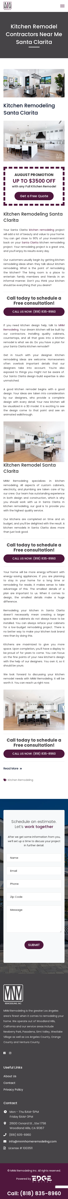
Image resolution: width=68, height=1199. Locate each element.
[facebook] (4, 1053)
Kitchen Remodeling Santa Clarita (29, 109)
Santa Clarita (30, 242)
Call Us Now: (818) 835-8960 (34, 312)
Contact (9, 1083)
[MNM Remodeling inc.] (7, 6)
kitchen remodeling (41, 230)
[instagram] (10, 1053)
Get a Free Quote (34, 196)
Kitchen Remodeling (20, 780)
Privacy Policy (13, 1090)
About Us (9, 1076)
